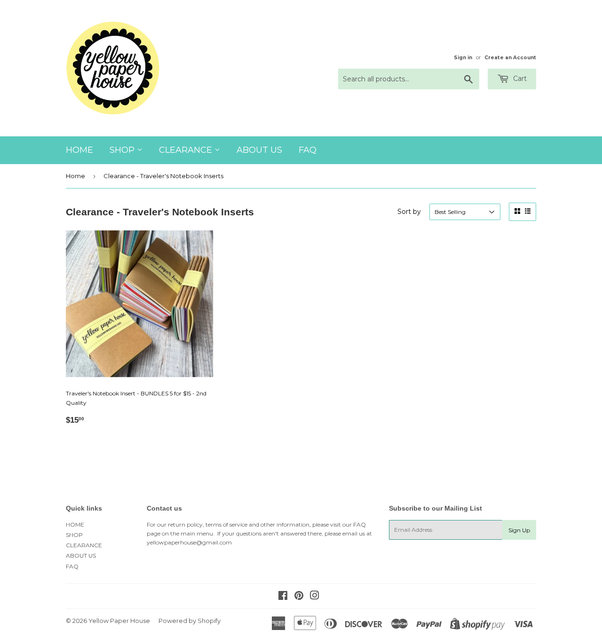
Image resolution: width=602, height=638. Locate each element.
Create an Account (510, 58)
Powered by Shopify (189, 620)
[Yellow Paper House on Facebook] (283, 596)
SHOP (123, 150)
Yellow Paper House (119, 620)
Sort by (409, 211)
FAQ (308, 150)
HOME (79, 150)
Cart (519, 78)
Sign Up (519, 530)
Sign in (463, 58)
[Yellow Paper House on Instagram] (314, 596)
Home (75, 176)
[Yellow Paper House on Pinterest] (299, 596)
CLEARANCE (186, 150)
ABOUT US (259, 150)
